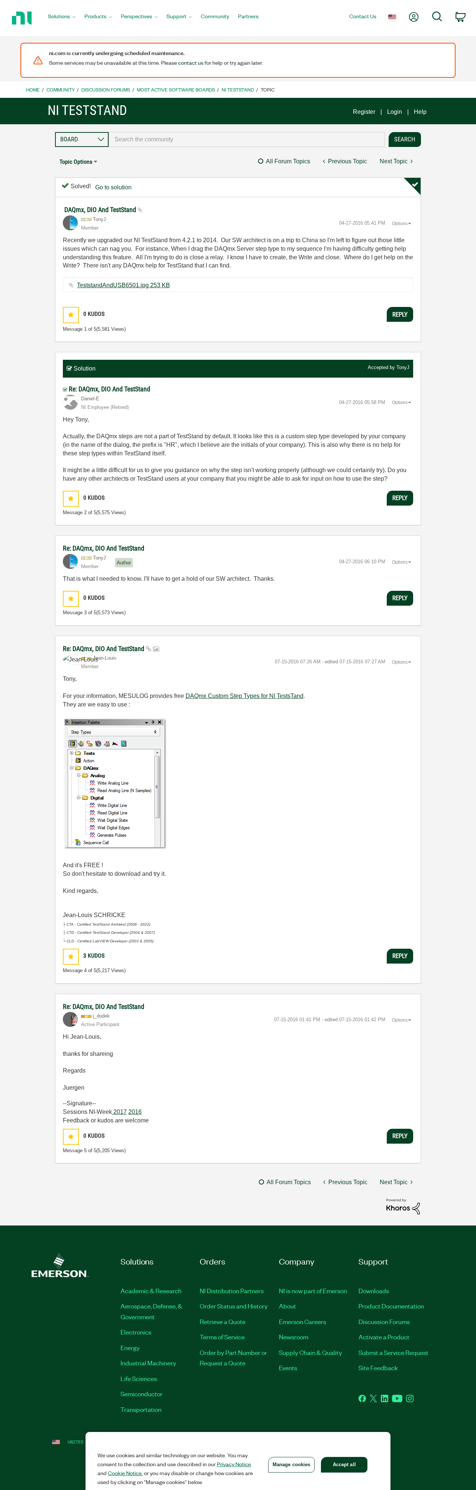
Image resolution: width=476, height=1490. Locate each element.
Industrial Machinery (148, 1363)
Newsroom (293, 1337)
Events (288, 1368)
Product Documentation (391, 1306)
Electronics (135, 1332)
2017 (119, 1112)
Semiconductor (141, 1394)
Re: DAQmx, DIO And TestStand (109, 389)
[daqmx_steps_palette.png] (115, 783)
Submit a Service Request (393, 1352)
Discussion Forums (105, 89)
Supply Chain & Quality (310, 1352)
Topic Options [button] (76, 161)
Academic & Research (150, 1290)
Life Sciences (138, 1378)
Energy (130, 1347)
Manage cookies (292, 1464)
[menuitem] (62, 18)
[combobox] (247, 139)
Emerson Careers (302, 1321)
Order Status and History (234, 1306)
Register (364, 112)
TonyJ (402, 367)
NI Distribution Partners (232, 1290)
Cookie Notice (125, 1473)
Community (60, 89)
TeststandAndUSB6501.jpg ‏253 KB (123, 285)
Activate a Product (383, 1337)
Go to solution (113, 187)
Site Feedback (378, 1368)
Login (394, 112)
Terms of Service (222, 1337)
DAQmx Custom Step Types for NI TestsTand (244, 696)
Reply (400, 314)
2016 (135, 1112)
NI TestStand (238, 89)
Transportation (140, 1409)
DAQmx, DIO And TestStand (101, 210)
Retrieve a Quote (222, 1321)
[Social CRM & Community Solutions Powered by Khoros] (403, 1206)
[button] (70, 315)
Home (33, 89)
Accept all (344, 1464)
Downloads (373, 1290)
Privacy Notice (234, 1464)
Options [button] (400, 223)
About (287, 1306)
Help (420, 112)
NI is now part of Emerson (313, 1290)
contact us (190, 62)
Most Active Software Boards (176, 89)
